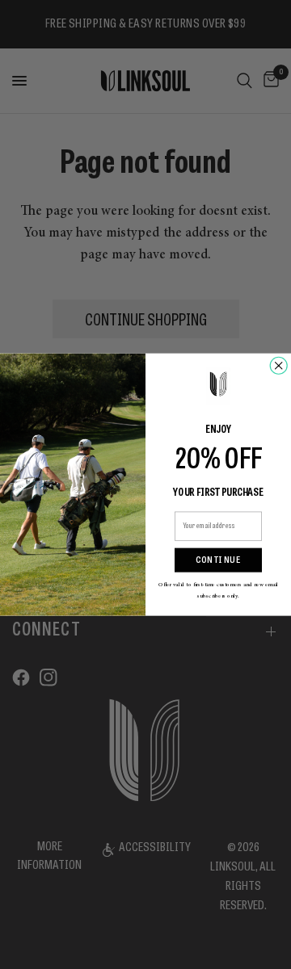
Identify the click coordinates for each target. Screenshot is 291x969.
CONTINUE (218, 560)
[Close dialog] (278, 365)
